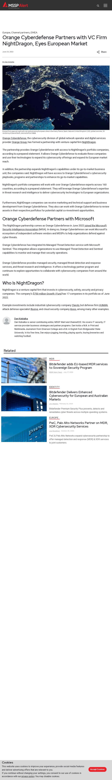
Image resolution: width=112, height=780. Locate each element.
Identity (54, 387)
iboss (73, 309)
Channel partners (20, 32)
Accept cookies (97, 769)
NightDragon (89, 142)
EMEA (34, 32)
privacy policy (27, 776)
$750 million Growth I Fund (47, 293)
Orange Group (19, 142)
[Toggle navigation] (105, 5)
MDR (51, 358)
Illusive (34, 309)
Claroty (75, 305)
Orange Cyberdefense (14, 138)
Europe (6, 32)
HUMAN (103, 305)
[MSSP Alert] (15, 5)
